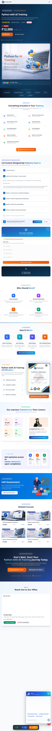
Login (46, 221)
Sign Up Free (38, 221)
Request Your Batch (36, 569)
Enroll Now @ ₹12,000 (17, 569)
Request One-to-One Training (26, 149)
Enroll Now (7, 34)
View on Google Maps (24, 622)
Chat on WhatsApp (10, 622)
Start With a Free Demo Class (26, 352)
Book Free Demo (20, 34)
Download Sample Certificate (39, 396)
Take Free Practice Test (9, 492)
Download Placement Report (39, 437)
